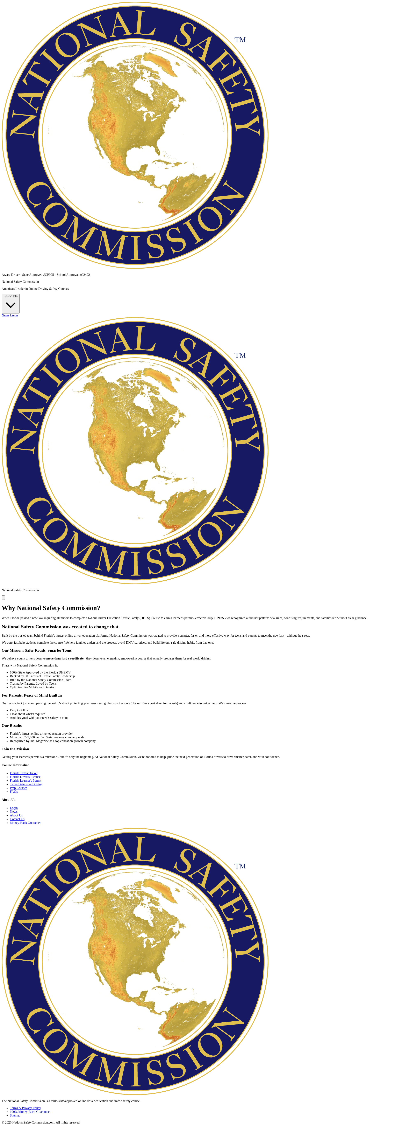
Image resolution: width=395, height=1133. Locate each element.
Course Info (10, 296)
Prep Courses (18, 788)
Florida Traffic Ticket (23, 773)
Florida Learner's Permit (25, 780)
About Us (16, 815)
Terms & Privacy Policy (25, 1108)
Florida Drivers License (25, 777)
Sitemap (15, 1115)
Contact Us (17, 819)
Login (14, 315)
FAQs (14, 791)
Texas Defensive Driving (26, 784)
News (5, 315)
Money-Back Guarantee (25, 822)
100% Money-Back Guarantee (30, 1111)
